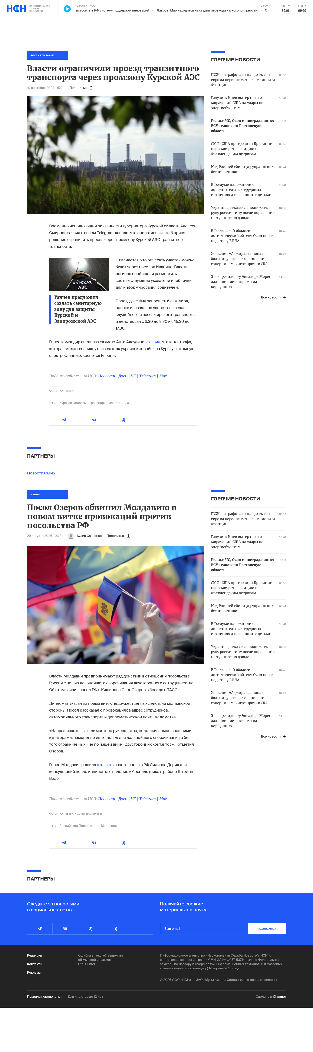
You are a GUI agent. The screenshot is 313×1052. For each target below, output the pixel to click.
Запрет (114, 403)
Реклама (33, 972)
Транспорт (97, 403)
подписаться (267, 928)
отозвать (105, 764)
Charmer (279, 996)
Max (163, 375)
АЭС (126, 403)
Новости (106, 375)
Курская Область (72, 403)
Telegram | (149, 375)
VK (133, 375)
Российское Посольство (78, 826)
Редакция (34, 955)
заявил (153, 341)
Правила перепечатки (44, 996)
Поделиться (78, 88)
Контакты (34, 964)
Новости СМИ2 (41, 473)
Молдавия (109, 826)
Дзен (123, 375)
